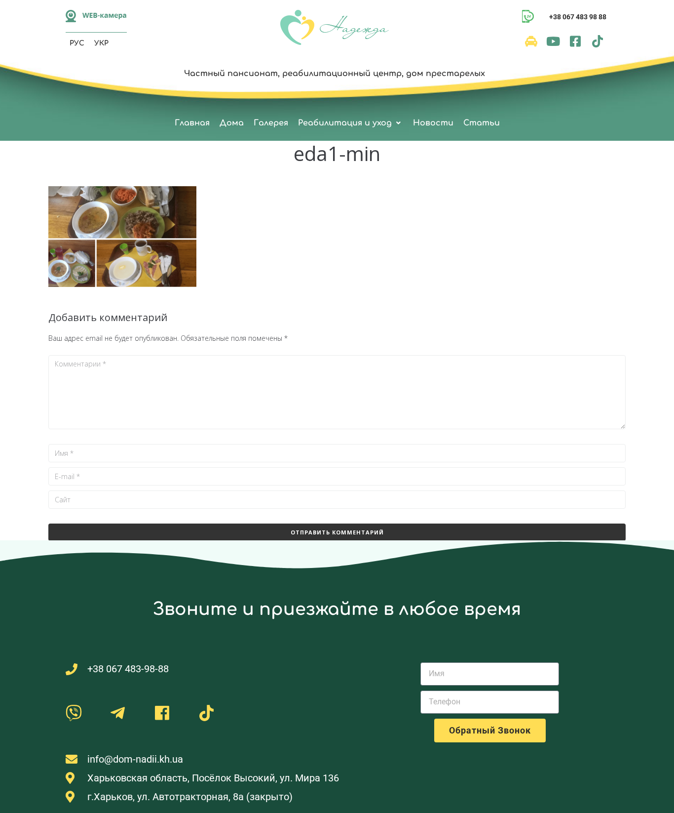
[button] (350, 123)
